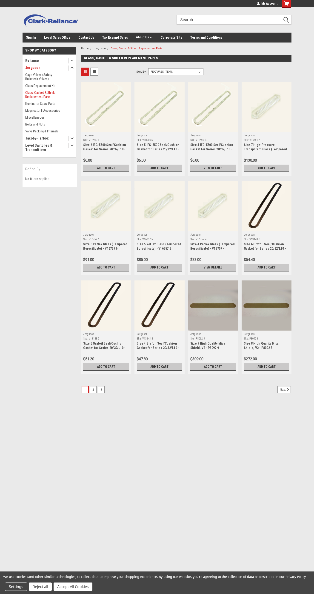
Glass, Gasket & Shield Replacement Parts (40, 95)
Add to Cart (106, 168)
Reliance (32, 60)
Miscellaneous (35, 117)
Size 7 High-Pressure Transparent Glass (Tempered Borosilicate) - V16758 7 (265, 149)
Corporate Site (171, 37)
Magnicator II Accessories (42, 111)
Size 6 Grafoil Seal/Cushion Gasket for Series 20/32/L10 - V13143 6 (265, 248)
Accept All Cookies (73, 586)
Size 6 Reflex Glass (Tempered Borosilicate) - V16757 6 (105, 246)
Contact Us (86, 37)
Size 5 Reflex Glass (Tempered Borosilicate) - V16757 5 (159, 246)
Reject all (40, 586)
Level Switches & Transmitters (38, 147)
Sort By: (141, 71)
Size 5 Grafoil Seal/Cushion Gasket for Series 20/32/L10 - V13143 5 (104, 348)
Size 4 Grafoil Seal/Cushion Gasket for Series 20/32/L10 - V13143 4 (158, 348)
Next (283, 389)
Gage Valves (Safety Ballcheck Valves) (38, 77)
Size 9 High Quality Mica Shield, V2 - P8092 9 (207, 346)
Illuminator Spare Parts (40, 104)
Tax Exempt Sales (115, 37)
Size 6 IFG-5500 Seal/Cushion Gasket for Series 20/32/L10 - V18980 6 (104, 149)
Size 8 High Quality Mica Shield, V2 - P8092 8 (261, 346)
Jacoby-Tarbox (37, 138)
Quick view (106, 128)
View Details (213, 168)
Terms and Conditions (206, 37)
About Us (143, 37)
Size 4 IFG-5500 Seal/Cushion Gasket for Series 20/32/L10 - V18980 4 (211, 149)
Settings (16, 586)
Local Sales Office (57, 37)
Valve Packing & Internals (42, 131)
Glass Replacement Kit (40, 86)
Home (85, 48)
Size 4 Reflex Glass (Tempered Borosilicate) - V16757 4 (212, 246)
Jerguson (32, 68)
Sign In (31, 37)
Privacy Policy (295, 576)
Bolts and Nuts (35, 124)
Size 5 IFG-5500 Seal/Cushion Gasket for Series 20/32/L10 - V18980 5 (158, 149)
